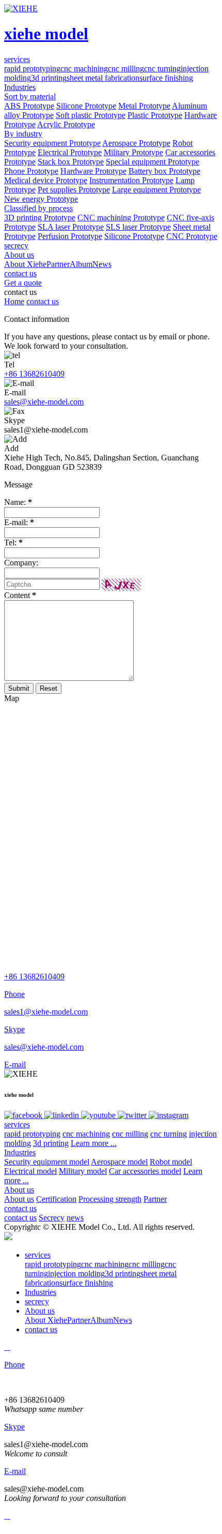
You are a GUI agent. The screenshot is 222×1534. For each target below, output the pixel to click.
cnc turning (162, 68)
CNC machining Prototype (121, 217)
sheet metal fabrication (103, 77)
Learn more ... (94, 1143)
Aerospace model (119, 1161)
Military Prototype (133, 152)
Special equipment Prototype (152, 161)
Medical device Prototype (45, 180)
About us (19, 1189)
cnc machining (84, 68)
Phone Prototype (31, 171)
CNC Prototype (191, 236)
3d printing (49, 77)
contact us (42, 301)
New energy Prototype (41, 199)
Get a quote (23, 282)
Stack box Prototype (71, 161)
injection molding (76, 1273)
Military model (83, 1171)
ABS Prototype (29, 105)
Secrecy (52, 1217)
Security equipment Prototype (52, 143)
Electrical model (30, 1171)
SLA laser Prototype (71, 226)
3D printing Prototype (39, 217)
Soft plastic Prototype (90, 115)
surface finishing (166, 77)
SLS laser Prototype (138, 226)
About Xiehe (25, 264)
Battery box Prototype (164, 171)
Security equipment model (46, 1161)
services (17, 1124)
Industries (20, 1152)
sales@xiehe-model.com (44, 401)
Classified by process (38, 208)
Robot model (171, 1161)
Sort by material (30, 96)
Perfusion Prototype (70, 236)
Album (81, 264)
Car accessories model (145, 1171)
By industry (23, 133)
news (75, 1217)
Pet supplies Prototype (74, 189)
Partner (58, 264)
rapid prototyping (32, 68)
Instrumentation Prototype (131, 180)
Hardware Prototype (93, 171)
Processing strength (109, 1199)
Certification (56, 1199)
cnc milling (126, 68)
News (102, 264)
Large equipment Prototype (156, 189)
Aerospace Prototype (136, 143)
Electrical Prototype (70, 152)
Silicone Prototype (86, 105)
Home (14, 301)
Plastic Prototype (155, 115)
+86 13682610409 (34, 373)
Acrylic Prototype (66, 124)
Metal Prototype (144, 105)
